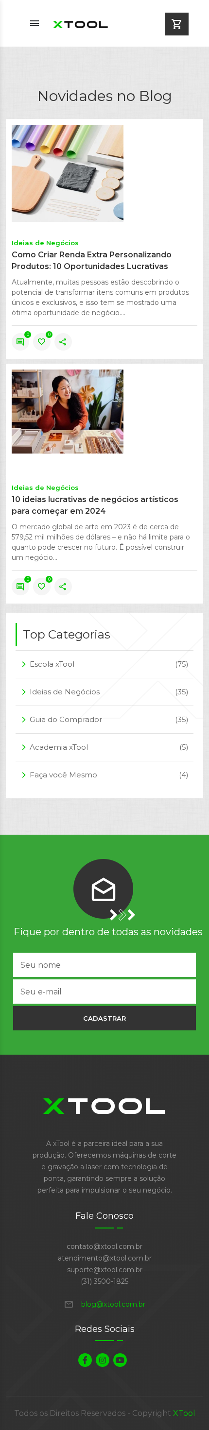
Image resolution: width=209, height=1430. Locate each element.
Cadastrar (104, 1018)
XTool (184, 1413)
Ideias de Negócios (45, 243)
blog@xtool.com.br (104, 1304)
